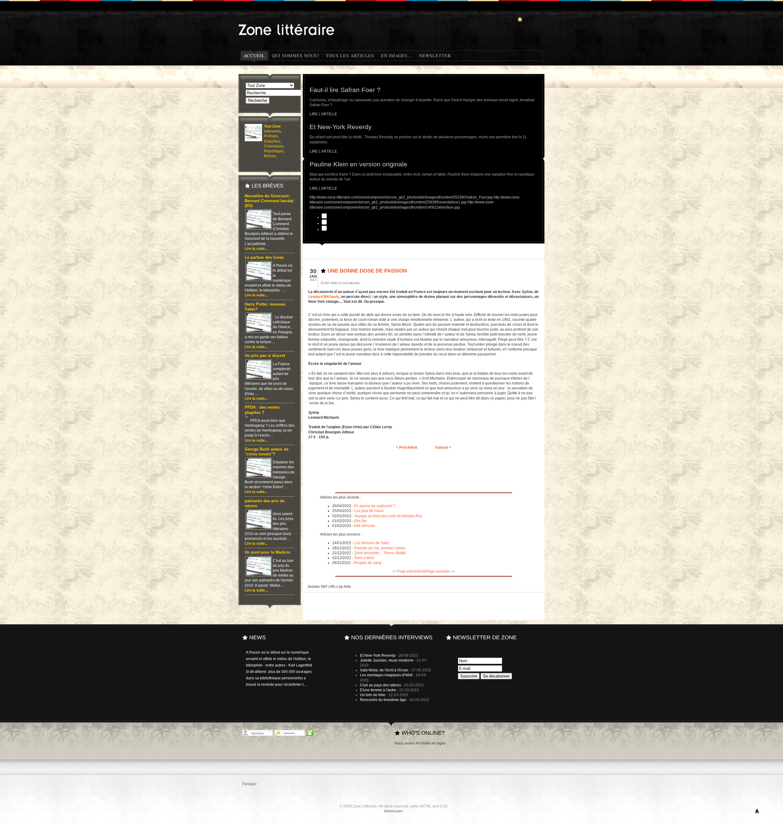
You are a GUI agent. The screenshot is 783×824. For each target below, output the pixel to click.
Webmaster (393, 811)
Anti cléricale (364, 526)
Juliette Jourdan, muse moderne (387, 660)
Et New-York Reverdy (341, 126)
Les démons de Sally (371, 543)
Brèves (270, 156)
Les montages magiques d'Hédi (386, 675)
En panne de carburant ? (374, 506)
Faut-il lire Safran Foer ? (345, 89)
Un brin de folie (372, 695)
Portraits (271, 136)
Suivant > (443, 447)
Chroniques (274, 146)
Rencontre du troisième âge (383, 700)
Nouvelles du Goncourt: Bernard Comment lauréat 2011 (269, 201)
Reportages (274, 151)
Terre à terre (364, 558)
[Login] (309, 733)
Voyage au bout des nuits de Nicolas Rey (388, 516)
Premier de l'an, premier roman (380, 548)
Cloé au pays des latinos (380, 685)
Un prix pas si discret (265, 356)
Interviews (272, 131)
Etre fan (360, 521)
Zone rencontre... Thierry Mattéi (380, 553)
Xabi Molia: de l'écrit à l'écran (384, 670)
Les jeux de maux (369, 511)
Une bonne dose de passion (367, 271)
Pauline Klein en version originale (358, 164)
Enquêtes (272, 141)
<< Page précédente (409, 571)
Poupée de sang (367, 563)
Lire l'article (323, 114)
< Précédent (406, 447)
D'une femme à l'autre (378, 690)
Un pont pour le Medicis (267, 552)
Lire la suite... (256, 249)
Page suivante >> (440, 571)
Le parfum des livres (264, 257)
